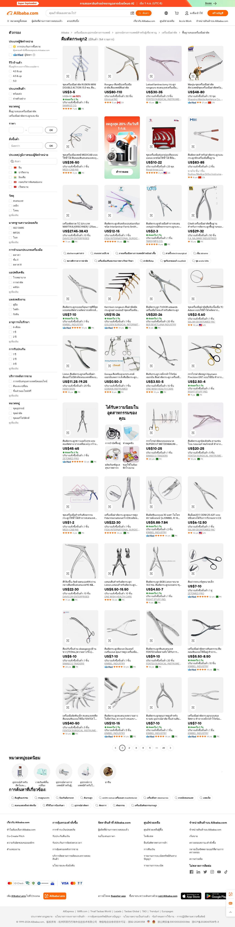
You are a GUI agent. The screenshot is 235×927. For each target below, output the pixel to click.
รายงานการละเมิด (153, 865)
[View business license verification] (148, 922)
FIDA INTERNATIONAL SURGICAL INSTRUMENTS (122, 238)
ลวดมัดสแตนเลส (185, 798)
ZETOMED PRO (71, 458)
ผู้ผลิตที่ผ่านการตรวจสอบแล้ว (113, 829)
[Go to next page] (170, 748)
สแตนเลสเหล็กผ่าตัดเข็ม (25, 805)
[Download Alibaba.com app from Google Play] (216, 896)
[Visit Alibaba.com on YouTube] (219, 872)
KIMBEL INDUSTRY (73, 324)
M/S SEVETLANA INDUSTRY (161, 324)
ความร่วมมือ (195, 859)
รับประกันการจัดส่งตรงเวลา (67, 842)
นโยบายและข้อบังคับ (63, 865)
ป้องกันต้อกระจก (66, 798)
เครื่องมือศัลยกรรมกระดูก (146, 805)
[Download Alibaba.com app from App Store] (191, 896)
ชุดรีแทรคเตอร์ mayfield (175, 261)
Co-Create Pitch (15, 836)
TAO (144, 911)
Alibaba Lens (18, 896)
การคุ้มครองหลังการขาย (65, 849)
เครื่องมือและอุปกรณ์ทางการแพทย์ (92, 32)
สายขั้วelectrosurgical (176, 253)
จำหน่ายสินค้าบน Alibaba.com (205, 829)
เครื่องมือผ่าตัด (169, 32)
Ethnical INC (111, 99)
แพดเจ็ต (207, 798)
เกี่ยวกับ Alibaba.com (18, 822)
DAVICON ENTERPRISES (76, 238)
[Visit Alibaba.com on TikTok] (226, 872)
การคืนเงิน (149, 849)
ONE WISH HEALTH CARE (159, 388)
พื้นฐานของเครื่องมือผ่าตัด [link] (195, 32)
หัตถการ (102, 805)
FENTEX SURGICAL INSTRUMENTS (164, 99)
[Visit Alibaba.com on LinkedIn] (198, 872)
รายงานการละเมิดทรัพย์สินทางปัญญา (160, 857)
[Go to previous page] (115, 748)
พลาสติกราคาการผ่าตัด (77, 261)
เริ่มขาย (193, 836)
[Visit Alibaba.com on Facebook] (191, 872)
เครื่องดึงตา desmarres (157, 798)
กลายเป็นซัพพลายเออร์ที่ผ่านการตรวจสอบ (206, 851)
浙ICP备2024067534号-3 (205, 921)
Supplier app (118, 896)
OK (51, 130)
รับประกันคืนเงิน (61, 836)
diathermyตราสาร (75, 253)
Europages (167, 911)
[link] (230, 894)
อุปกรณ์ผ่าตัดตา (81, 805)
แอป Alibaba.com (167, 896)
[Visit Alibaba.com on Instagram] (212, 872)
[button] (132, 13)
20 (163, 748)
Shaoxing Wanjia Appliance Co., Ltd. (205, 99)
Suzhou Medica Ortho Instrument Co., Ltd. (205, 174)
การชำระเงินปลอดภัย (63, 829)
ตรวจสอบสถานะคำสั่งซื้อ (202, 842)
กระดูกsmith (43, 798)
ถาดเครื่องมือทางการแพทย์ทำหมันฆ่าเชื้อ (137, 253)
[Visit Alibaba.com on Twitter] (205, 872)
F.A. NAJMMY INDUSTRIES (202, 238)
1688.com (82, 911)
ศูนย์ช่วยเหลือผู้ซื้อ (153, 829)
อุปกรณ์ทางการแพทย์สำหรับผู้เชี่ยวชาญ (136, 32)
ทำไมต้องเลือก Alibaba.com (21, 829)
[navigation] (33, 390)
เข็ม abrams (202, 253)
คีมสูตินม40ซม (21, 798)
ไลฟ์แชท (148, 836)
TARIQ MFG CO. (154, 241)
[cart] (177, 13)
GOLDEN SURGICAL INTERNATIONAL (122, 324)
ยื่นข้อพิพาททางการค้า (155, 842)
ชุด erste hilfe (202, 261)
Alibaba (65, 32)
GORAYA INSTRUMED (116, 388)
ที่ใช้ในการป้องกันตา (55, 805)
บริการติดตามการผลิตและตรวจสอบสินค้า (71, 857)
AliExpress (68, 911)
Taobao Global (131, 911)
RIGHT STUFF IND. (198, 391)
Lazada (117, 911)
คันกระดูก (88, 798)
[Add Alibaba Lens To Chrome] (54, 896)
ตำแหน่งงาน (13, 849)
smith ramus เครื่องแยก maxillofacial (119, 798)
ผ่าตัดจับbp (148, 261)
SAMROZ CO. (70, 105)
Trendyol (154, 911)
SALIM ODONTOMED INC (201, 321)
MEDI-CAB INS (70, 169)
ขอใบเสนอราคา (106, 836)
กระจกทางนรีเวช (101, 253)
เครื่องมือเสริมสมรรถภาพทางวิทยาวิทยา (115, 261)
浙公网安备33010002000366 (174, 921)
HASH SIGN (69, 388)
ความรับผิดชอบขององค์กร (20, 842)
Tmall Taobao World (100, 911)
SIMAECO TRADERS (157, 455)
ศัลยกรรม (120, 805)
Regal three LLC (154, 169)
